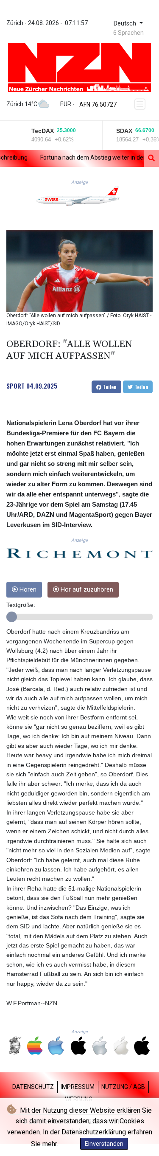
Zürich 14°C (21, 104)
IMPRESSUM (78, 1086)
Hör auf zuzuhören (86, 589)
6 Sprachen (128, 32)
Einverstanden (104, 1143)
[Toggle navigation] (141, 104)
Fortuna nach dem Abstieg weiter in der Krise (82, 157)
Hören (27, 589)
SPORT (15, 385)
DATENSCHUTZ (33, 1086)
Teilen (109, 386)
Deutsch (126, 23)
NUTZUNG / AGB (123, 1086)
